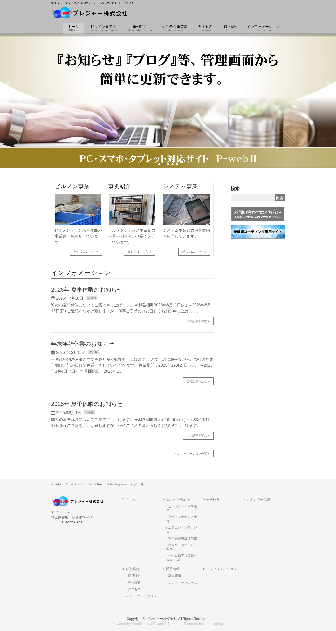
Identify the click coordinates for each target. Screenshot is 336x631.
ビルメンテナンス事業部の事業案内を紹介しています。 (78, 236)
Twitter (97, 484)
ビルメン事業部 (178, 499)
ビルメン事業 (72, 186)
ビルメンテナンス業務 (181, 508)
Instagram (118, 484)
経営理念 (134, 576)
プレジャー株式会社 (161, 619)
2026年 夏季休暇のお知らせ (87, 290)
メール (139, 484)
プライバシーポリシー (141, 598)
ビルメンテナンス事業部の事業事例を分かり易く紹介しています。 (131, 236)
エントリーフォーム (182, 583)
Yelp (57, 484)
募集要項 (174, 576)
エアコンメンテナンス (181, 529)
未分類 (92, 297)
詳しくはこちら (84, 251)
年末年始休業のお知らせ (82, 344)
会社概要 (134, 583)
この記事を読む (196, 321)
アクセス (134, 589)
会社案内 (132, 569)
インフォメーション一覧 (191, 453)
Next (328, 85)
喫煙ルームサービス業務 (181, 547)
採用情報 (173, 569)
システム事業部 (258, 499)
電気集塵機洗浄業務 (182, 538)
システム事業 (180, 186)
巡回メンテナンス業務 (181, 519)
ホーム (130, 499)
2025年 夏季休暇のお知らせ (87, 404)
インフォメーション (221, 569)
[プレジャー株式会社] (89, 13)
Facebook (76, 484)
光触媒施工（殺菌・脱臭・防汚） (181, 558)
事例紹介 (119, 186)
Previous (7, 85)
